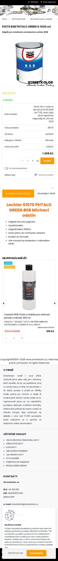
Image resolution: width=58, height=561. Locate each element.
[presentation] (3, 303)
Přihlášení (34, 2)
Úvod (4, 19)
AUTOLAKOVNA (18, 19)
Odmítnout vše (15, 553)
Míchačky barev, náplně (41, 19)
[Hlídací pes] (42, 175)
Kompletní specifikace (18, 193)
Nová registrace (49, 2)
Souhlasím (36, 553)
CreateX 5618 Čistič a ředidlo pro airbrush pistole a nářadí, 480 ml (27, 316)
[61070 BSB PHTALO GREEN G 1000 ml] (29, 62)
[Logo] (29, 10)
